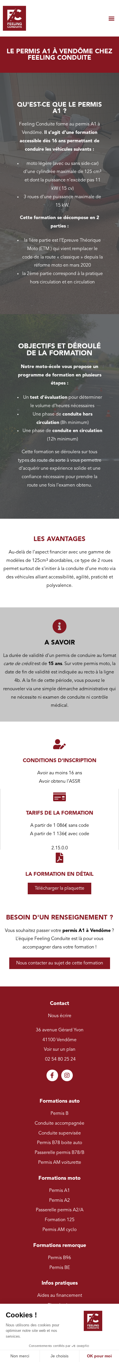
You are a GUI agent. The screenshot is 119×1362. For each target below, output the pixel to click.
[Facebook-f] (52, 1075)
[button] (111, 18)
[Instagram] (67, 1075)
